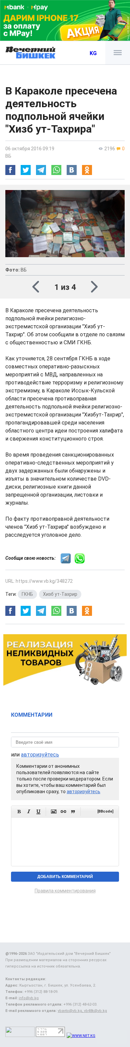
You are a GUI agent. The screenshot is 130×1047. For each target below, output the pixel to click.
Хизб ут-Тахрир (60, 594)
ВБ (8, 156)
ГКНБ (27, 594)
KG (93, 53)
